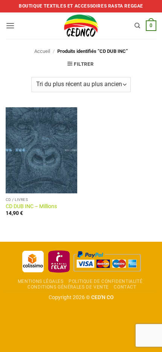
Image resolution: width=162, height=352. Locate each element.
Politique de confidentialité (105, 281)
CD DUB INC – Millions (31, 206)
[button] (10, 25)
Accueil (42, 51)
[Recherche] (137, 26)
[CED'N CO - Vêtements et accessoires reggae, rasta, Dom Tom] (81, 25)
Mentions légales (41, 281)
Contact (125, 287)
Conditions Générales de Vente (68, 287)
